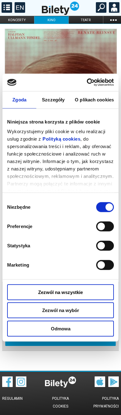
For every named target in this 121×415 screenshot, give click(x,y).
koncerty (17, 20)
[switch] (105, 226)
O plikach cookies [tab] (94, 99)
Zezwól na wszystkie (60, 292)
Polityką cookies (61, 139)
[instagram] (21, 385)
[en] (19, 11)
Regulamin (12, 398)
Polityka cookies (60, 402)
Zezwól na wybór (60, 310)
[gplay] (113, 385)
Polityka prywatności (106, 402)
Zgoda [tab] (19, 99)
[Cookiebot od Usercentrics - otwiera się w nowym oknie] (87, 82)
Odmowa (60, 328)
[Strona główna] (60, 13)
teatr (86, 20)
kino (51, 20)
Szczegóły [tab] (53, 99)
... (113, 19)
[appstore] (100, 385)
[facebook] (7, 385)
